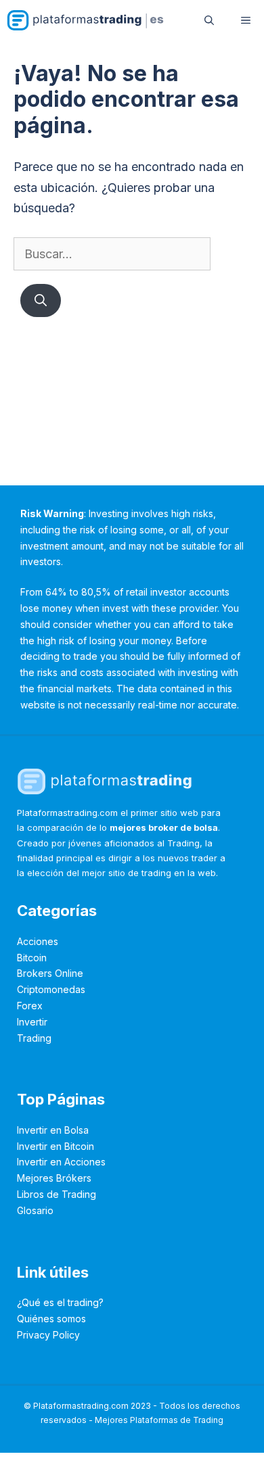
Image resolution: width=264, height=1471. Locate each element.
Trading (34, 1038)
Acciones (37, 941)
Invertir (32, 1022)
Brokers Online (50, 973)
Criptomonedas (51, 989)
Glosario (35, 1210)
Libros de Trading (56, 1194)
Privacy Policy (48, 1335)
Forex (30, 1005)
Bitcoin (32, 957)
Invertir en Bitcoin (55, 1146)
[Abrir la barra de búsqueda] (209, 20)
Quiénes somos (51, 1318)
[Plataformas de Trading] (86, 20)
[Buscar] (40, 300)
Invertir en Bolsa (53, 1130)
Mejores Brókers (54, 1178)
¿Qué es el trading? (60, 1302)
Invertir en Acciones (61, 1161)
